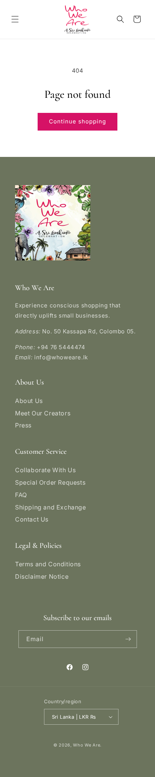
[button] (15, 19)
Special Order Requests (50, 482)
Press (23, 425)
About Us (29, 400)
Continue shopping (77, 121)
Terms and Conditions (48, 564)
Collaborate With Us (45, 470)
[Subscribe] (128, 639)
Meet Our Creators (42, 413)
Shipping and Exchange (50, 507)
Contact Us (32, 519)
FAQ (21, 495)
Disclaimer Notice (41, 576)
